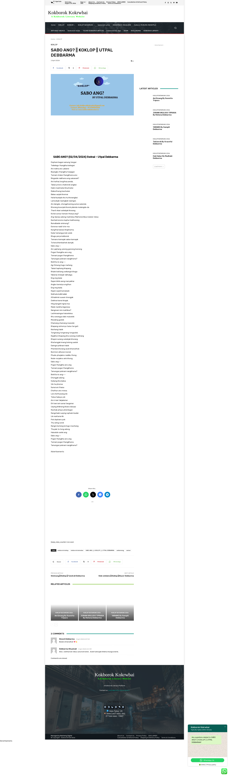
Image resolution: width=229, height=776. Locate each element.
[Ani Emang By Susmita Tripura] (64, 604)
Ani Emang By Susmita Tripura (64, 617)
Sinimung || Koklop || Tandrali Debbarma (68, 576)
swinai (128, 550)
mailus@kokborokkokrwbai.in (119, 690)
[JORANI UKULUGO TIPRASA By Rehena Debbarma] (92, 604)
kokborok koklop (63, 550)
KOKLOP (59, 39)
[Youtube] (176, 2)
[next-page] (56, 624)
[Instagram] (168, 2)
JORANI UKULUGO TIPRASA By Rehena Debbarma (92, 617)
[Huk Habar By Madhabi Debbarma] (145, 156)
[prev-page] (52, 624)
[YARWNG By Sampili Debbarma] (120, 604)
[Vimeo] (173, 2)
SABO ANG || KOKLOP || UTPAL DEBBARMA (100, 550)
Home (53, 39)
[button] (175, 28)
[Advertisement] (92, 135)
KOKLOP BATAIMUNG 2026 (64, 612)
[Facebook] (165, 2)
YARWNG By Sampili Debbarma (120, 617)
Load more (158, 166)
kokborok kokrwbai (77, 550)
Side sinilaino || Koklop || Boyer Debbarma (116, 576)
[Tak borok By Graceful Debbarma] (145, 141)
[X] (171, 2)
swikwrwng (120, 550)
